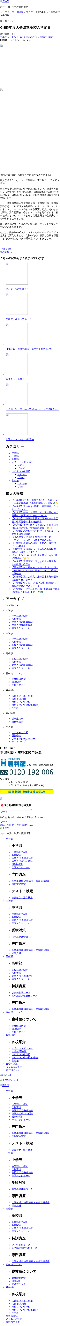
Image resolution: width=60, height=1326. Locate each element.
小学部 (15, 456)
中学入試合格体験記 (22, 622)
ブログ (20, 468)
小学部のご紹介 (20, 616)
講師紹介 (16, 682)
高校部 (15, 459)
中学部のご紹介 (20, 639)
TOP (3, 812)
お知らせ (22, 465)
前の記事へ (7, 249)
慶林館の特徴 (19, 679)
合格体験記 (17, 721)
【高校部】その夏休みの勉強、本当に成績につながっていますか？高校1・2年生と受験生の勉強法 (35, 570)
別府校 (50, 37)
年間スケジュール (21, 628)
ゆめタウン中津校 (37, 37)
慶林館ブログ (13, 1070)
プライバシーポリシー (23, 738)
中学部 (3, 37)
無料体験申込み (25, 825)
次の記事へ (6, 252)
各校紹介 (10, 1035)
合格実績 (16, 619)
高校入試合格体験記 (22, 645)
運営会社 (16, 735)
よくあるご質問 (20, 732)
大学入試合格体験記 (22, 665)
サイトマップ (19, 741)
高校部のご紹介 (20, 659)
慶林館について (14, 1012)
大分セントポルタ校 (17, 37)
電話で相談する (8, 825)
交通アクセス (19, 685)
